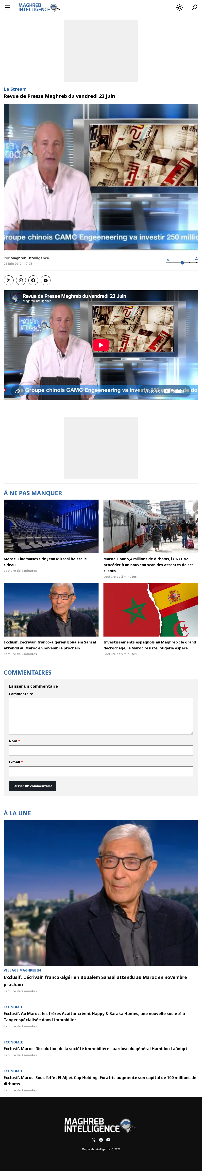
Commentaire (21, 694)
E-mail (16, 762)
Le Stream (15, 89)
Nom (14, 741)
